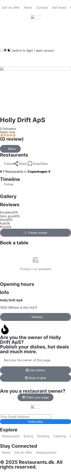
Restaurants (14, 155)
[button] (5, 33)
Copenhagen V (39, 171)
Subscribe (35, 422)
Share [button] (23, 164)
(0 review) (12, 139)
